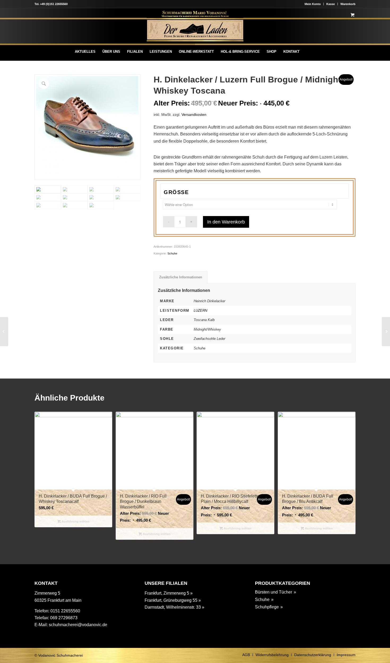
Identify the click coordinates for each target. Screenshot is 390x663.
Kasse (330, 4)
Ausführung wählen (75, 521)
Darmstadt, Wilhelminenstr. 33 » (174, 607)
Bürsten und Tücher (273, 592)
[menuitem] (85, 51)
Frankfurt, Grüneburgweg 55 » (173, 600)
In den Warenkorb (226, 222)
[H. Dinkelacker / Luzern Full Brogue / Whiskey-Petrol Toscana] (386, 331)
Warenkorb (348, 4)
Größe (176, 192)
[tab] (180, 277)
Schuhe (172, 253)
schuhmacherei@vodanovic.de (78, 624)
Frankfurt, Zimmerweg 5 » (169, 593)
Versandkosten (193, 114)
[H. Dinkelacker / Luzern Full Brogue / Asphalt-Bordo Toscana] (4, 331)
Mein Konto (313, 4)
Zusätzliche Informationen (180, 277)
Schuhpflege (267, 607)
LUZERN (200, 311)
